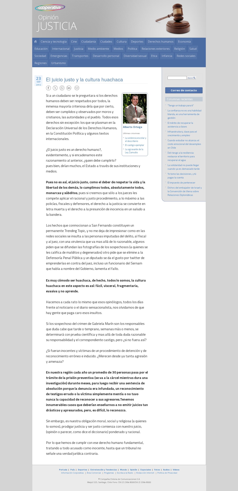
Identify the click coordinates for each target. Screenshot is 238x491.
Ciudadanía (88, 41)
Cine (74, 41)
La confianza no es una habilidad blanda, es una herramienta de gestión (184, 114)
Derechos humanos (161, 41)
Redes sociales (186, 56)
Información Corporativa (72, 472)
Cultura (121, 41)
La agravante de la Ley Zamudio (134, 150)
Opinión (133, 469)
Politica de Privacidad (167, 472)
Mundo (123, 469)
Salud (193, 49)
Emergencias (59, 56)
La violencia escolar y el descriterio (135, 139)
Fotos (157, 469)
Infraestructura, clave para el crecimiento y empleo (182, 133)
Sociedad (40, 56)
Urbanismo (58, 63)
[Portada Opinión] (35, 41)
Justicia (78, 49)
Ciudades (106, 41)
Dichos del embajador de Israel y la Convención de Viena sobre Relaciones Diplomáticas (185, 191)
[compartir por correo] (76, 88)
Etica (154, 56)
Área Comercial (94, 472)
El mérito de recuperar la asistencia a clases (180, 124)
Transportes (80, 56)
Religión (179, 49)
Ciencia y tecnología (54, 41)
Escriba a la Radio (125, 472)
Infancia (167, 56)
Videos (176, 469)
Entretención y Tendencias (103, 469)
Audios (166, 469)
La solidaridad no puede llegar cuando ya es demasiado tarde (184, 167)
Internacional (61, 49)
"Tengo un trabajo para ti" (181, 105)
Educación (41, 49)
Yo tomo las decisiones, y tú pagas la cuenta (182, 175)
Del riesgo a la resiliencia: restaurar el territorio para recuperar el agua (181, 156)
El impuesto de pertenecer (181, 182)
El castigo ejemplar (134, 145)
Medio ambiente (98, 49)
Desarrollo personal (106, 56)
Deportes (137, 41)
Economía (184, 41)
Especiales (145, 469)
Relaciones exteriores (156, 49)
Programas (109, 472)
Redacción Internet (145, 472)
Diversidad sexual (135, 56)
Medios (118, 49)
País (72, 469)
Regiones (40, 63)
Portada (63, 469)
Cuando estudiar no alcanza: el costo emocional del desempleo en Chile (184, 143)
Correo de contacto (184, 90)
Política (132, 49)
